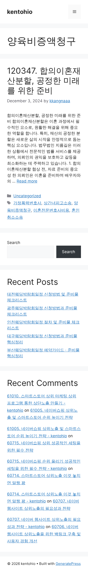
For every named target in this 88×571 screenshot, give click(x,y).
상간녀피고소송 (58, 203)
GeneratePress (68, 563)
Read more (27, 181)
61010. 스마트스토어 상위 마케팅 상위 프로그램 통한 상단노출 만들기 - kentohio (41, 403)
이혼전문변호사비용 (51, 210)
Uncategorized (27, 196)
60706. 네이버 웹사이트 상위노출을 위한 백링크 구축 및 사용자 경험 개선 (44, 533)
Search (13, 242)
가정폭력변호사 (27, 203)
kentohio (19, 11)
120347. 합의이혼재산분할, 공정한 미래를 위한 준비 (44, 80)
